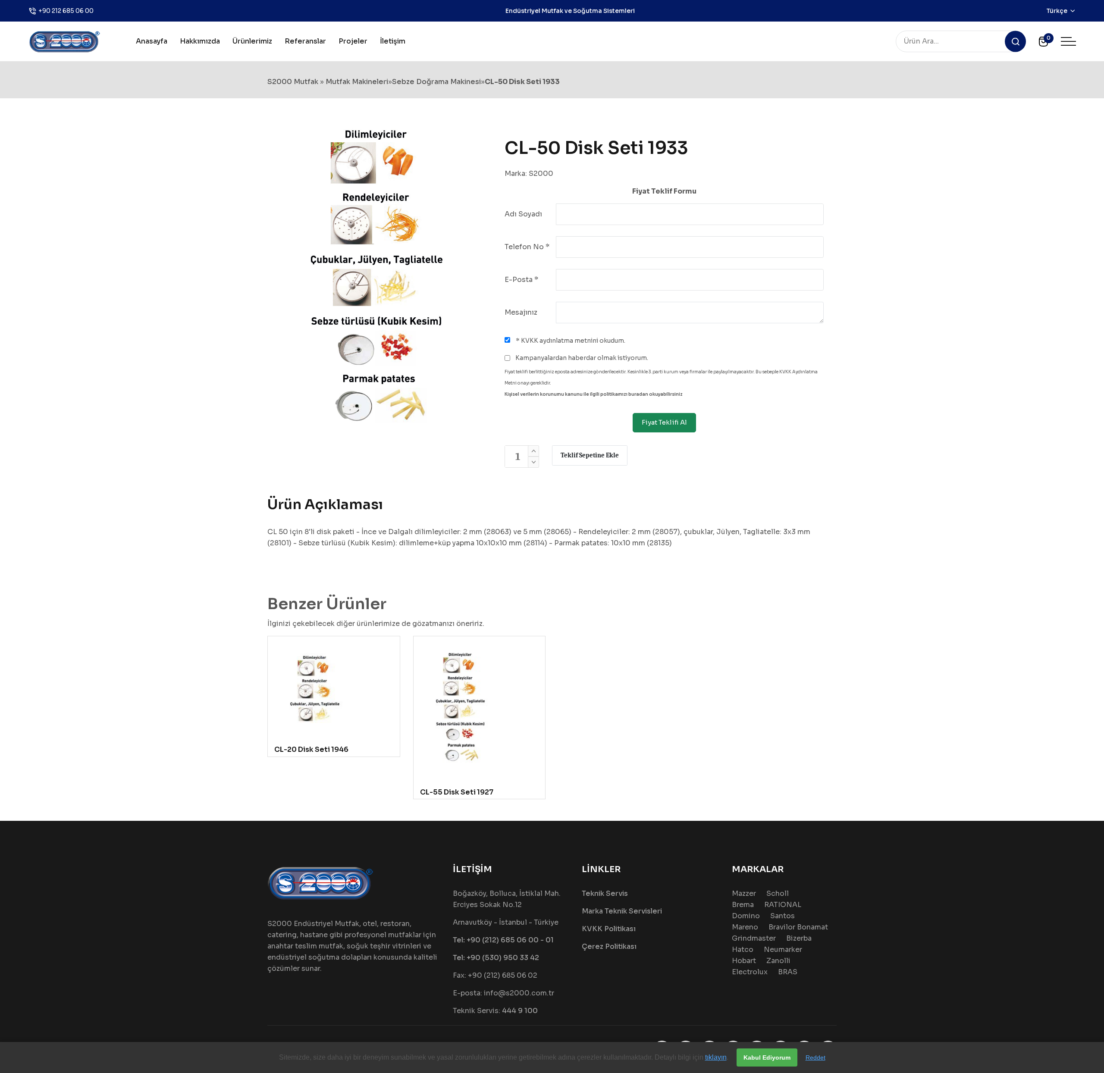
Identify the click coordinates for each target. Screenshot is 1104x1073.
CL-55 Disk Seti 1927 (456, 792)
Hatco (742, 949)
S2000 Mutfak (292, 81)
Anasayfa (151, 41)
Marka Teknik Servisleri (622, 911)
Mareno (745, 927)
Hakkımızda (200, 41)
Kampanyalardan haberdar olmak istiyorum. (581, 358)
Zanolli (778, 960)
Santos (782, 915)
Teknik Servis (605, 893)
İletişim (392, 41)
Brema (743, 904)
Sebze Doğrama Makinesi (436, 81)
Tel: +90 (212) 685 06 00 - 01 (503, 940)
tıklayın (716, 1057)
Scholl (777, 893)
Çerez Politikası (609, 946)
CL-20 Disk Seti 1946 (311, 749)
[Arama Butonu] (1015, 41)
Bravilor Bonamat (798, 927)
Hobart (744, 960)
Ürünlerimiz (252, 41)
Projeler (353, 41)
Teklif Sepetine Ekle (590, 455)
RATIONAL (782, 904)
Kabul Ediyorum (766, 1057)
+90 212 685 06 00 (66, 11)
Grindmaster (754, 938)
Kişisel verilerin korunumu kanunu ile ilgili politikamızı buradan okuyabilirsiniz (594, 394)
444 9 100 (520, 1010)
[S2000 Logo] (64, 40)
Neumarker (783, 949)
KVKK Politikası (609, 928)
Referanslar (305, 41)
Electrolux (750, 971)
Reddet (815, 1057)
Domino (746, 915)
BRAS (787, 971)
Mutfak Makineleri (357, 81)
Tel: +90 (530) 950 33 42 (496, 957)
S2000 (541, 173)
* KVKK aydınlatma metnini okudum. (569, 340)
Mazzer (744, 893)
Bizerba (799, 938)
